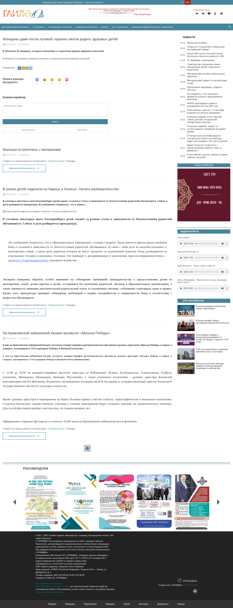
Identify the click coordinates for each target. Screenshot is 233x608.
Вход (207, 10)
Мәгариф (25, 44)
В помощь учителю (60, 27)
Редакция (70, 604)
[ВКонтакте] (19, 68)
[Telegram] (221, 14)
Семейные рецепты (86, 27)
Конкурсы (38, 27)
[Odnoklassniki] (215, 14)
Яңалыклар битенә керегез (22, 168)
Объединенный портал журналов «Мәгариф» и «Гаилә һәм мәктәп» (72, 2)
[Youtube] (209, 14)
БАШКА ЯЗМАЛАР (203, 165)
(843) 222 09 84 (190, 585)
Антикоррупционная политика (49, 583)
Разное (181, 604)
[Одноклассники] (23, 68)
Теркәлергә (82, 130)
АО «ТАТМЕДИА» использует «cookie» (53, 586)
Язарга (55, 122)
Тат (182, 2)
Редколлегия (90, 604)
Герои (104, 27)
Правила (110, 604)
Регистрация (199, 10)
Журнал (52, 604)
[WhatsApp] (27, 68)
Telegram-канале (56, 161)
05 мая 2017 (11, 44)
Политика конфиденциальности (50, 592)
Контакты (143, 604)
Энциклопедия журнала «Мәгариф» (152, 27)
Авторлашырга (28, 130)
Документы (163, 604)
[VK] (197, 14)
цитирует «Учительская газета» (28, 260)
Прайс (127, 604)
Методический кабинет (15, 27)
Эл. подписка (120, 27)
